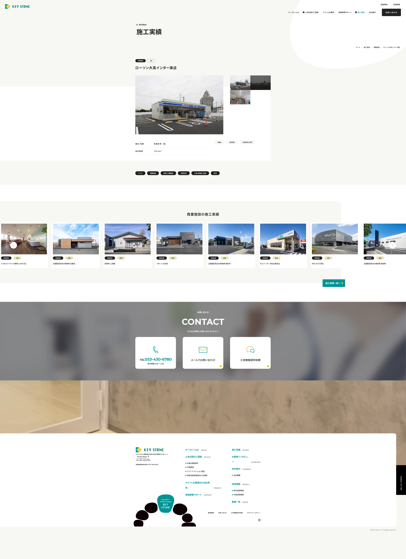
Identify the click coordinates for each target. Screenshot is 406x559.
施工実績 (367, 47)
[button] (240, 82)
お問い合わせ (391, 12)
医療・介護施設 (168, 173)
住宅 (215, 173)
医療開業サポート (345, 12)
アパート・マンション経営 (196, 471)
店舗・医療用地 (192, 463)
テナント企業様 (328, 12)
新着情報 (384, 4)
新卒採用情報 (239, 490)
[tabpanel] (24, 245)
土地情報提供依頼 (237, 513)
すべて (140, 173)
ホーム (358, 47)
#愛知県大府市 (247, 142)
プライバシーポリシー (254, 513)
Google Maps (142, 457)
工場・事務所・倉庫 (200, 173)
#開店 (219, 142)
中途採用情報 (239, 494)
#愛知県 (232, 142)
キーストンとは (293, 12)
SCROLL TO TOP (401, 483)
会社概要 (237, 475)
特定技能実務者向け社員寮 (197, 475)
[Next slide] (392, 245)
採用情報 (396, 4)
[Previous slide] (13, 245)
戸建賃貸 (190, 467)
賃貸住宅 (184, 173)
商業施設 (377, 47)
